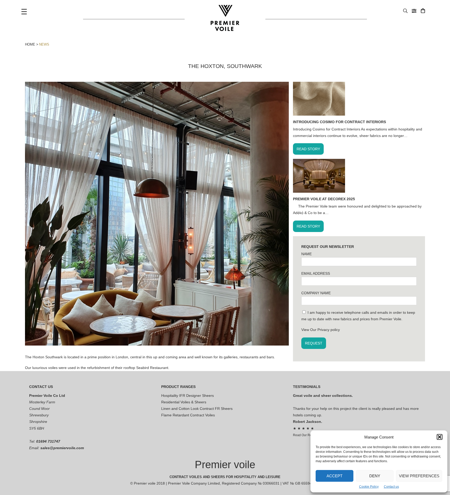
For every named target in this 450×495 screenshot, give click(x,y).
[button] (439, 437)
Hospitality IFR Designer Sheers (187, 395)
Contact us (391, 486)
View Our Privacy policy (320, 330)
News (44, 44)
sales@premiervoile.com (62, 448)
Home (30, 44)
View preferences (419, 476)
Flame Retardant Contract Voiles (188, 415)
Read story (308, 149)
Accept (334, 476)
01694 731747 (48, 441)
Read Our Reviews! (307, 435)
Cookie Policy (369, 486)
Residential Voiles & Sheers (183, 402)
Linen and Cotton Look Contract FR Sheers (197, 408)
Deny (374, 476)
